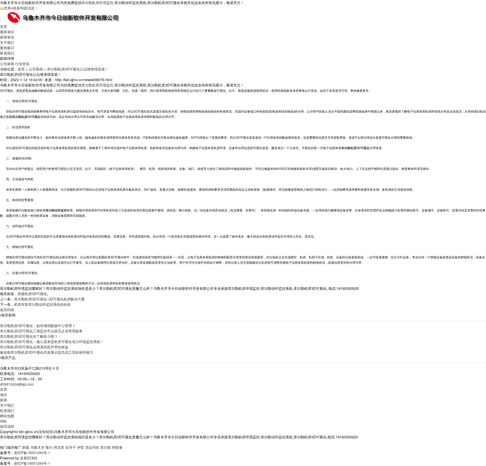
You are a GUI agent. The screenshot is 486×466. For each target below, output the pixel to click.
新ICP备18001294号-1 (32, 452)
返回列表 (7, 309)
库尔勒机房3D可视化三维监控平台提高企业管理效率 (41, 330)
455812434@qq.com (17, 384)
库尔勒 (105, 447)
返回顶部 (7, 426)
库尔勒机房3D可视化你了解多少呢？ (29, 336)
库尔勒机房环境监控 (97, 2)
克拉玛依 (92, 447)
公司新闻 (7, 63)
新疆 (25, 447)
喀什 (49, 447)
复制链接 (46, 431)
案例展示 (7, 47)
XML (3, 421)
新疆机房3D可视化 (32, 293)
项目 (3, 394)
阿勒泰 (117, 447)
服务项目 (7, 31)
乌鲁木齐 (37, 447)
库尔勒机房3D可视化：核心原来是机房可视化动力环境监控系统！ (52, 341)
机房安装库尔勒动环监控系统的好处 (42, 304)
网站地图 (7, 415)
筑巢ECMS (28, 457)
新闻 (3, 399)
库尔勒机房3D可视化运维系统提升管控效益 (34, 346)
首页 (3, 26)
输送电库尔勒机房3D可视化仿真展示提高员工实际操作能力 (46, 352)
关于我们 (7, 42)
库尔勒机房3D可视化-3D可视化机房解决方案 (49, 298)
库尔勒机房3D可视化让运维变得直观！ (77, 68)
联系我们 (7, 53)
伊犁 (80, 447)
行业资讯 (22, 63)
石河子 (70, 447)
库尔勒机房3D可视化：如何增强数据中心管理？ (37, 325)
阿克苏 (59, 447)
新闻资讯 (7, 37)
